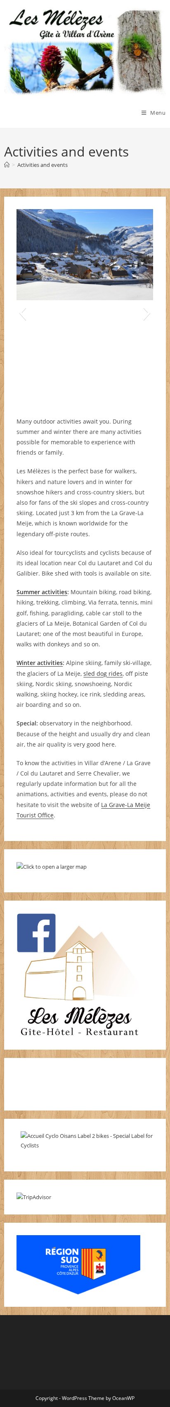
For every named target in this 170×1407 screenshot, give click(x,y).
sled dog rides (103, 673)
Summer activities (42, 592)
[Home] (6, 165)
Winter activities (40, 663)
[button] (22, 312)
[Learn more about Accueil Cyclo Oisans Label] (89, 1140)
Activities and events (42, 165)
